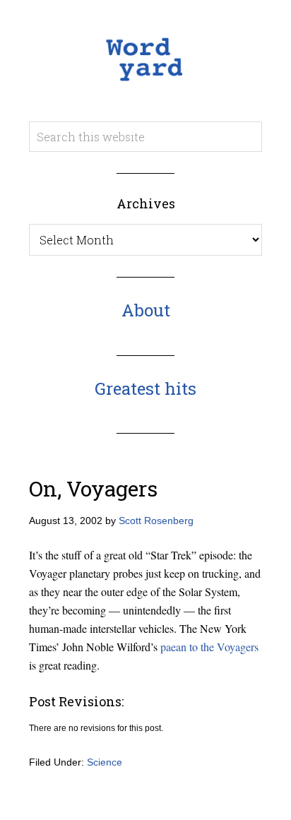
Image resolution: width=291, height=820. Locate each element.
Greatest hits (145, 388)
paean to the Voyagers (209, 646)
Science (104, 762)
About (145, 310)
